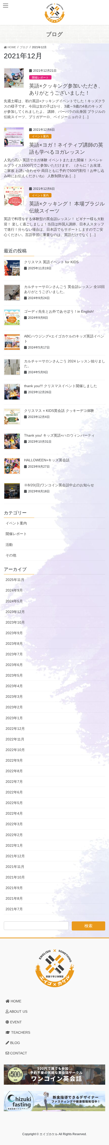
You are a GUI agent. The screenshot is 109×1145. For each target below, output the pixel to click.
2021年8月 (14, 898)
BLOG (14, 1043)
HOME (15, 1001)
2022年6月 (14, 792)
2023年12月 (15, 612)
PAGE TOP (101, 1106)
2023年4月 (14, 686)
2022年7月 (14, 782)
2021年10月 (15, 877)
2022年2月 (14, 835)
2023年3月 (14, 697)
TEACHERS (20, 1032)
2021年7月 (14, 909)
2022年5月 (14, 803)
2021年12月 (15, 856)
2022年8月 (14, 771)
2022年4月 (14, 813)
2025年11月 (15, 580)
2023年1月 (14, 718)
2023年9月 (14, 633)
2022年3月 (14, 824)
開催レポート (40, 77)
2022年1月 (14, 845)
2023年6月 (14, 665)
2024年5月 (14, 601)
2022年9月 (14, 760)
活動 (9, 545)
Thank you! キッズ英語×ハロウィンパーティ (59, 435)
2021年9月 (14, 888)
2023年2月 (14, 707)
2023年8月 (14, 644)
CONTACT (18, 1053)
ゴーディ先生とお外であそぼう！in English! (59, 311)
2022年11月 (15, 739)
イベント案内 (40, 136)
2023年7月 (14, 654)
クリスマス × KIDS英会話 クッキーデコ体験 (59, 411)
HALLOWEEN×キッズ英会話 (46, 460)
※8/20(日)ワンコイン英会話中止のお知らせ (59, 485)
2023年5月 (14, 675)
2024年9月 (14, 590)
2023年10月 (15, 622)
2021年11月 (15, 867)
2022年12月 (15, 729)
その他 (11, 555)
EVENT (15, 1022)
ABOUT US (18, 1011)
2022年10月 (15, 750)
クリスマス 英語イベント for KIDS (51, 262)
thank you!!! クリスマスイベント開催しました (60, 386)
